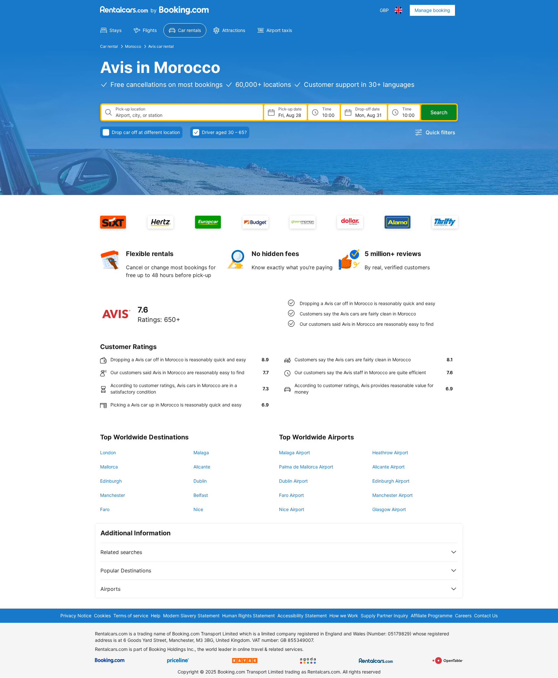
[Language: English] (398, 10)
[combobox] (187, 115)
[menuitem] (111, 30)
